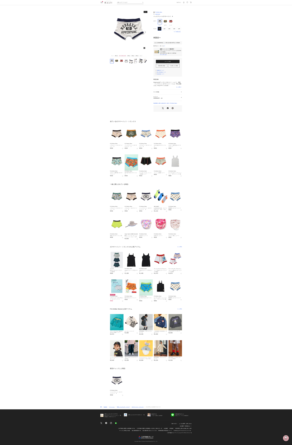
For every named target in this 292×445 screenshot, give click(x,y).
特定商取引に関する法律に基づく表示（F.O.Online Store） (165, 103)
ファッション (112, 407)
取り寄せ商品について (161, 72)
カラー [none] (154, 21)
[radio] (160, 22)
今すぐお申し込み (163, 54)
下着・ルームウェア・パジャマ (123, 407)
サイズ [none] (154, 28)
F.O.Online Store (158, 12)
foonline (105, 407)
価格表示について (160, 70)
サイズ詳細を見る (177, 31)
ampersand (157, 14)
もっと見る (178, 87)
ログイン (179, 2)
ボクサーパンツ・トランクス (138, 407)
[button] (128, 32)
